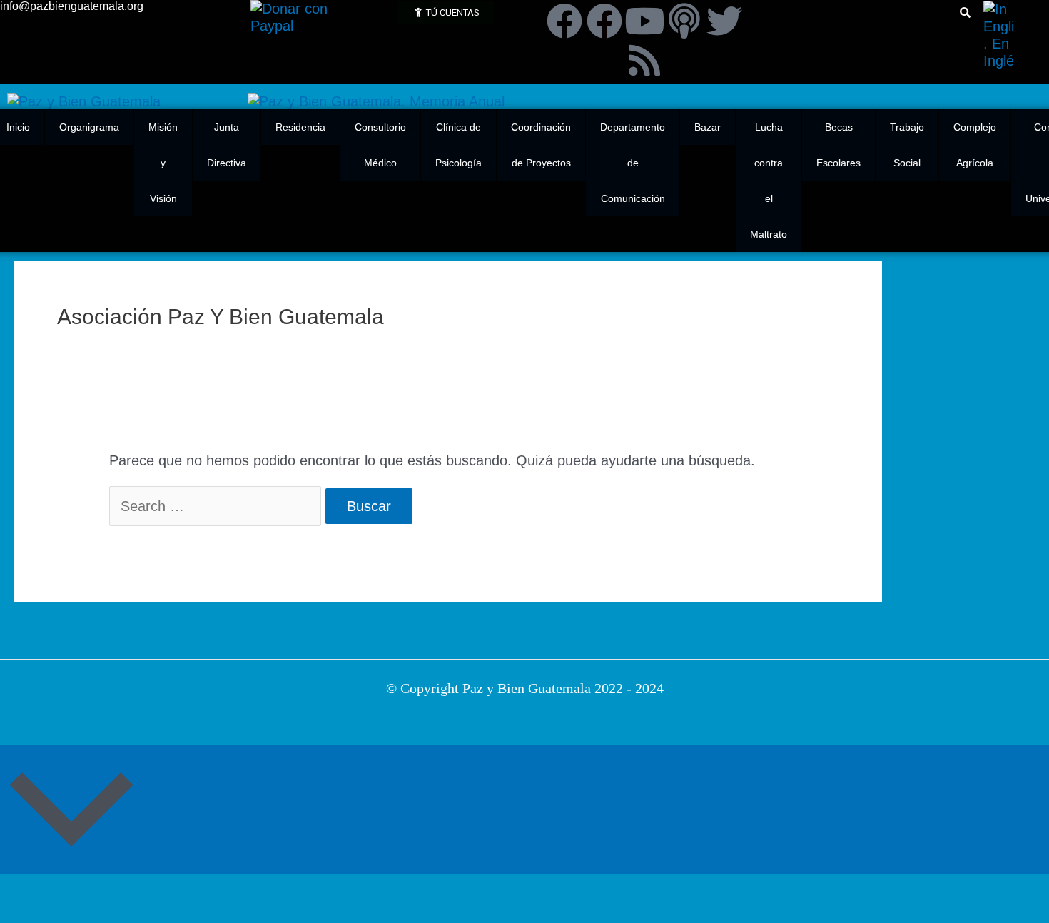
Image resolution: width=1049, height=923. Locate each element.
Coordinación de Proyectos (541, 144)
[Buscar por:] (217, 506)
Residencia (300, 127)
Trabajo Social (907, 144)
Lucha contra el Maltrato (768, 180)
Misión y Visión (163, 162)
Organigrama (89, 127)
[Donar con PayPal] (308, 16)
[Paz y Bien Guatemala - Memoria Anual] (376, 100)
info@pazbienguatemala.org (71, 6)
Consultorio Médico (380, 144)
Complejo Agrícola (974, 144)
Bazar (707, 127)
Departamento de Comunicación (632, 162)
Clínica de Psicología (458, 144)
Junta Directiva (226, 144)
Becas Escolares (838, 144)
